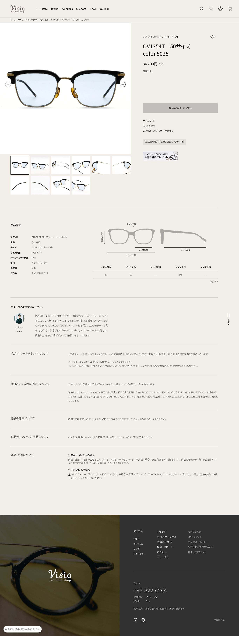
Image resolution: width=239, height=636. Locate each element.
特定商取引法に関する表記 (200, 546)
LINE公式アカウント (197, 551)
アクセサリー (139, 553)
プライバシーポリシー (198, 541)
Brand (54, 8)
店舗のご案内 (164, 542)
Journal (104, 8)
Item (45, 8)
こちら (111, 463)
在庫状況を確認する (180, 108)
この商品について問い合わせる (158, 130)
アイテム (138, 531)
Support (81, 8)
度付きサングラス (166, 537)
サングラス (138, 543)
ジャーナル (163, 557)
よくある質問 (149, 125)
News (92, 8)
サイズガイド (149, 120)
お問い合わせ (194, 531)
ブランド (21, 20)
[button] (123, 84)
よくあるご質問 (195, 536)
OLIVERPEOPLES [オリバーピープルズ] (43, 20)
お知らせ (162, 552)
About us (67, 8)
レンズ (136, 548)
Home (13, 20)
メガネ (136, 538)
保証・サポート (165, 547)
